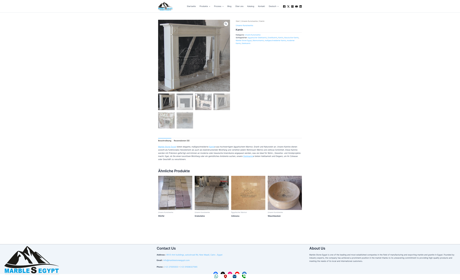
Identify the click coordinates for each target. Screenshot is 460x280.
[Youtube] (296, 6)
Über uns (239, 6)
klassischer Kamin (291, 38)
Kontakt (261, 6)
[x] (288, 6)
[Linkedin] (300, 6)
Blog (229, 6)
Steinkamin (246, 43)
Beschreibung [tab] (164, 140)
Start (238, 21)
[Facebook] (284, 6)
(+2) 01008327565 (188, 267)
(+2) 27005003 (171, 267)
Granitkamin (272, 38)
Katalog (250, 6)
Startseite (191, 6)
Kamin (280, 38)
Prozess (217, 6)
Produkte (204, 6)
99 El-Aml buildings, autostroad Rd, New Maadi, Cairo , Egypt (194, 255)
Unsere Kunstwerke (249, 21)
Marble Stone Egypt (244, 40)
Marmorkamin (258, 40)
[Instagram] (292, 6)
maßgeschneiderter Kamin (275, 40)
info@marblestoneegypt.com (176, 260)
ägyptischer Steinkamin (257, 38)
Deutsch (272, 6)
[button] (209, 6)
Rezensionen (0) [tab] (182, 140)
